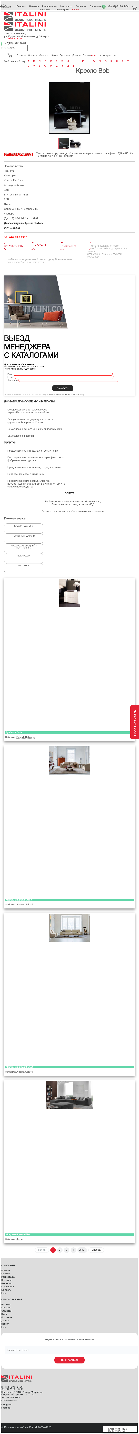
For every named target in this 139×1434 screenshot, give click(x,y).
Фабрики (34, 6)
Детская (5, 1321)
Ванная (5, 1324)
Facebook (6, 1408)
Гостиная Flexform (24, 536)
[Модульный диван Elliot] (69, 1156)
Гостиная (23, 566)
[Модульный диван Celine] (69, 821)
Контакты (45, 9)
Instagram (6, 1405)
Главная (21, 6)
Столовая (6, 1311)
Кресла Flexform (13, 180)
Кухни (4, 1314)
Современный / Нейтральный (21, 209)
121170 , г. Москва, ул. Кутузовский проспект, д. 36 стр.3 (26, 35)
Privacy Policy (54, 395)
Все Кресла (23, 556)
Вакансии (81, 6)
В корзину (40, 244)
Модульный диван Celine (19, 900)
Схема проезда (14, 38)
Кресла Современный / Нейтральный (24, 547)
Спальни (6, 1308)
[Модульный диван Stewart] (69, 989)
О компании (96, 6)
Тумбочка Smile (14, 733)
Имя (9, 374)
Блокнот (112, 1429)
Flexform (9, 171)
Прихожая (6, 1318)
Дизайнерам (62, 9)
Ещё (3, 1293)
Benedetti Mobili (25, 737)
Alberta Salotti (24, 905)
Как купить (66, 6)
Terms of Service (72, 395)
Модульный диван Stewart (19, 1067)
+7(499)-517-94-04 (117, 7)
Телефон (12, 380)
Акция (75, 9)
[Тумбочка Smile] (69, 654)
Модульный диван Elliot (18, 1235)
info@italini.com (64, 156)
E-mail (10, 377)
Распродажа (49, 6)
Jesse (19, 1239)
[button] (132, 108)
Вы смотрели (114, 1431)
